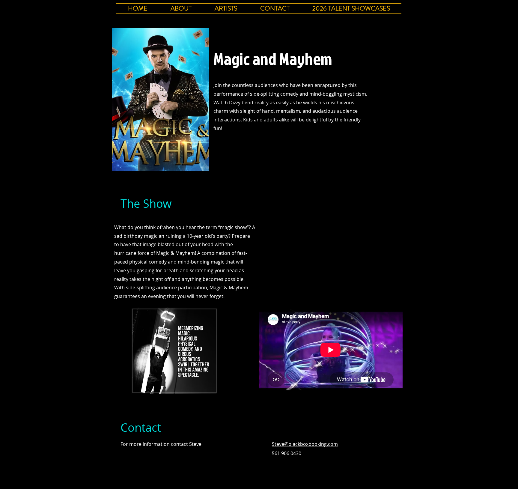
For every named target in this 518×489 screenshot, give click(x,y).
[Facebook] (215, 147)
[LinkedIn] (234, 147)
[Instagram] (243, 147)
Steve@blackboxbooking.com (305, 444)
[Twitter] (224, 147)
